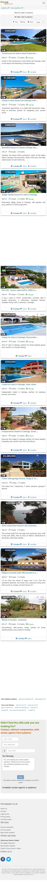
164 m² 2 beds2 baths (17, 294)
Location (33, 72)
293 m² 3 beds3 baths (18, 199)
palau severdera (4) (7, 707)
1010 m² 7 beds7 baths (13, 483)
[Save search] (30, 22)
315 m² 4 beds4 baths (13, 152)
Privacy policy (5, 817)
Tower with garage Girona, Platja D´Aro (19, 478)
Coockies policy (6, 819)
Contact (3, 811)
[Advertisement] (23, 240)
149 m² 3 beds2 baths (19, 436)
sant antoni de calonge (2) (18, 710)
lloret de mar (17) (21, 705)
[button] (9, 8)
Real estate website (8, 832)
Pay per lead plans (7, 827)
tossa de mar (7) (33, 705)
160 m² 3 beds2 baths (13, 530)
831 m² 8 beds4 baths (19, 624)
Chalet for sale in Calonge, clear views (19, 384)
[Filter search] (15, 22)
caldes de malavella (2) (22, 707)
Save (24, 72)
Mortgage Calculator (8, 843)
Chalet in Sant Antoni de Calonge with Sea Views (24, 100)
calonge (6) (4, 710)
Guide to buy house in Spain (11, 848)
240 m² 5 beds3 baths (18, 389)
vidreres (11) (34, 707)
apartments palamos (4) (26, 699)
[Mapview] (22, 22)
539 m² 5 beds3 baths (18, 105)
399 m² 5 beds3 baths (13, 577)
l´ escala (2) (31, 710)
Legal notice (5, 814)
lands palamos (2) (40, 699)
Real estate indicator (8, 846)
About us (4, 808)
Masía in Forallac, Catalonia (14, 620)
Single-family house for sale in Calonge (19, 194)
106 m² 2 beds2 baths (17, 58)
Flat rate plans (6, 830)
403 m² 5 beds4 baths (18, 341)
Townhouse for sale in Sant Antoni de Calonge (22, 53)
